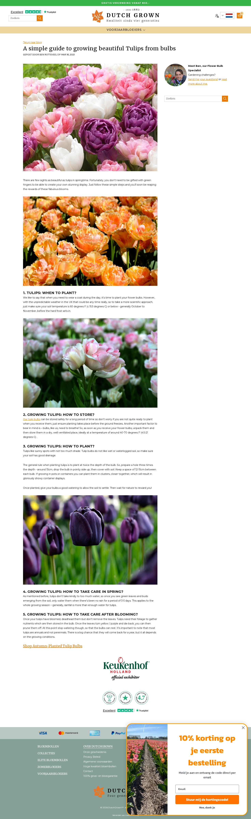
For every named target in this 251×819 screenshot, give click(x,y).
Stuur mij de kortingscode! (207, 799)
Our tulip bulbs (31, 419)
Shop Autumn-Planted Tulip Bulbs (52, 646)
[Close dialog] (243, 728)
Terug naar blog (32, 42)
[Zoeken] (40, 18)
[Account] (217, 15)
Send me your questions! (203, 79)
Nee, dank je (207, 807)
